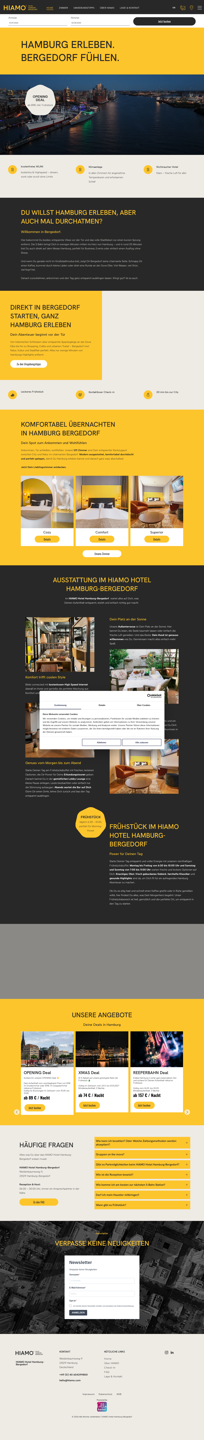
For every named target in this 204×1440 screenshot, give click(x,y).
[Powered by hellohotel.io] (102, 1407)
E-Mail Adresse (77, 1288)
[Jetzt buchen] (47, 1049)
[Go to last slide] (17, 1112)
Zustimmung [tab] (60, 705)
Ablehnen (101, 742)
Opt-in (72, 1301)
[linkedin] (172, 1353)
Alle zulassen (141, 742)
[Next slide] (187, 1112)
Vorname (74, 1274)
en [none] (174, 8)
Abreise (75, 17)
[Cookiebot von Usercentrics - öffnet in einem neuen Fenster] (149, 696)
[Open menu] (200, 8)
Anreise (12, 17)
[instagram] (166, 1353)
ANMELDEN (78, 1312)
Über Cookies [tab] (143, 705)
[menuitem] (50, 8)
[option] (174, 8)
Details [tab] (102, 705)
